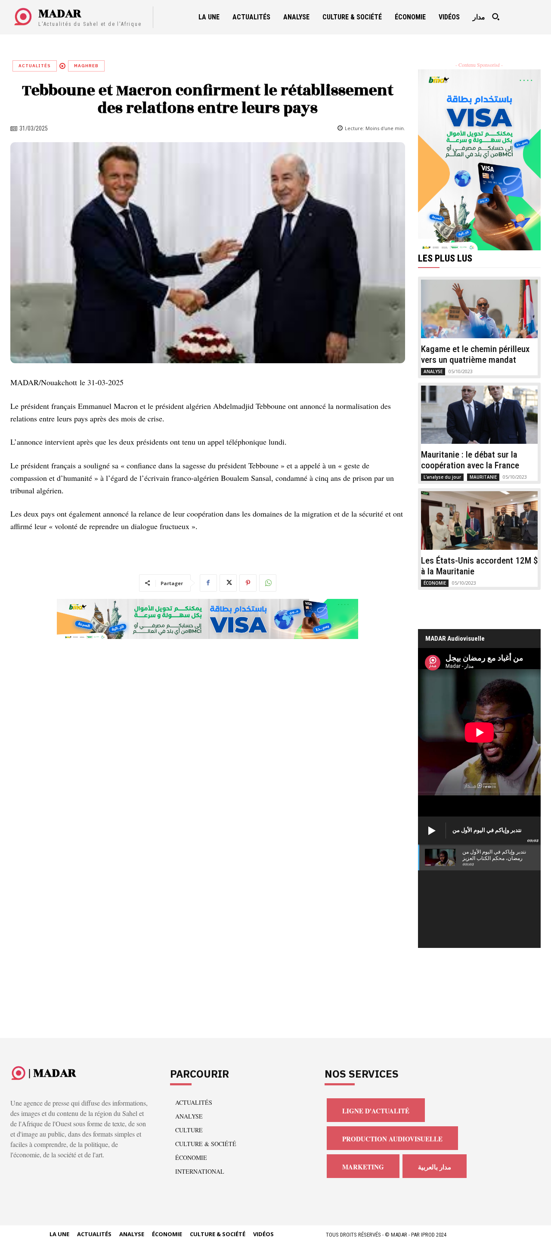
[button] (495, 16)
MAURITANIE (483, 477)
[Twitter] (228, 583)
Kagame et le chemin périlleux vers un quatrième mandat (475, 354)
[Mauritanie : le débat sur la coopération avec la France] (479, 415)
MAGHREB (86, 65)
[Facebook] (208, 583)
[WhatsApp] (267, 583)
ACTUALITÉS (35, 65)
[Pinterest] (248, 583)
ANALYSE (433, 371)
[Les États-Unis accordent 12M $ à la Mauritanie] (479, 520)
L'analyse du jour (442, 477)
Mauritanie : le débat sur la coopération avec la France (470, 460)
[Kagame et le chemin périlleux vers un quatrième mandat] (479, 309)
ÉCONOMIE (435, 583)
